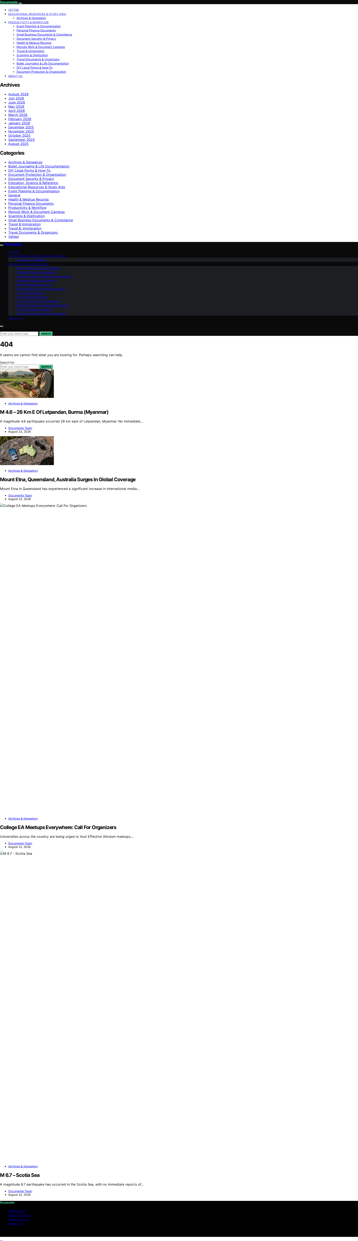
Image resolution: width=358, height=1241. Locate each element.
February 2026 (19, 119)
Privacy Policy (19, 1215)
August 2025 (18, 144)
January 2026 (19, 123)
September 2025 (21, 140)
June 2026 (16, 102)
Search (46, 333)
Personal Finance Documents (36, 30)
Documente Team (20, 428)
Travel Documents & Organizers (38, 59)
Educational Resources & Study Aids (37, 14)
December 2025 (21, 127)
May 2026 (16, 106)
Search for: (7, 329)
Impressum (16, 1211)
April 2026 (16, 111)
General (14, 195)
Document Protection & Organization (41, 71)
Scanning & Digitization (32, 55)
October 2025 (19, 135)
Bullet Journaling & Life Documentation (43, 63)
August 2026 (18, 94)
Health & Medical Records (34, 42)
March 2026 (17, 115)
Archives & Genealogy (31, 18)
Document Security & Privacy (36, 38)
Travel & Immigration (30, 51)
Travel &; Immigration (24, 228)
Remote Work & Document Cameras (41, 47)
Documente (9, 2)
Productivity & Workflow (28, 22)
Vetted (13, 9)
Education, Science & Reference (33, 183)
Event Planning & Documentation (39, 26)
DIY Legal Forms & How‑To (34, 67)
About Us (15, 76)
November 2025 (21, 131)
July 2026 (16, 98)
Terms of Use (18, 1219)
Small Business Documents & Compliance (44, 34)
